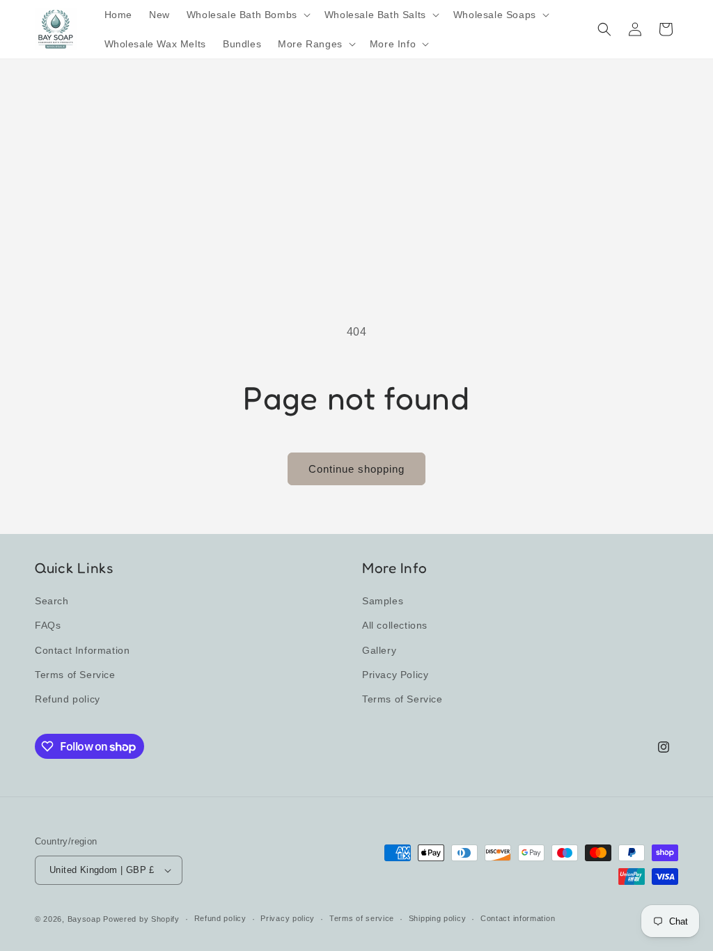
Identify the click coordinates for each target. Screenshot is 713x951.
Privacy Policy (395, 674)
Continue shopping (356, 469)
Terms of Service (75, 674)
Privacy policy (287, 918)
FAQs (48, 625)
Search (52, 600)
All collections (395, 625)
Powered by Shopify (141, 919)
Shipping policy (438, 918)
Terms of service (361, 918)
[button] (247, 14)
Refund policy (67, 699)
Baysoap (84, 919)
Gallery (379, 650)
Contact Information (82, 650)
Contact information (517, 918)
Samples (382, 600)
